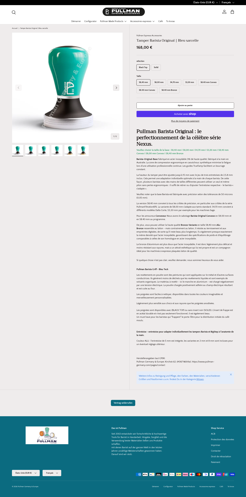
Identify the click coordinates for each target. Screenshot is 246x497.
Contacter (216, 451)
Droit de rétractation (221, 456)
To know (170, 21)
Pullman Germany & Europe (28, 486)
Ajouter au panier (185, 105)
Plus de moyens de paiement (185, 121)
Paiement (215, 462)
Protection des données (222, 439)
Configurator (90, 21)
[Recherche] (13, 12)
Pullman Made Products (111, 21)
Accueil (15, 28)
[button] (232, 12)
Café (160, 21)
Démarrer (76, 21)
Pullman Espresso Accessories (149, 35)
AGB (213, 434)
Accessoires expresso (140, 21)
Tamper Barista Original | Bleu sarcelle (34, 28)
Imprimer (215, 445)
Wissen (200, 379)
